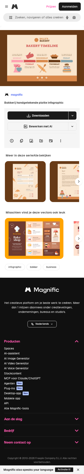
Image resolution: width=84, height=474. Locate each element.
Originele (26, 35)
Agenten (13, 383)
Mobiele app (12, 398)
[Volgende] (78, 181)
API (6, 403)
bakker (34, 267)
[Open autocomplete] (9, 17)
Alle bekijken (42, 155)
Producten (12, 341)
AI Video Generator (16, 363)
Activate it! (64, 469)
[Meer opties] (60, 141)
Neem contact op (17, 442)
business (51, 267)
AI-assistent (12, 353)
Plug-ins (13, 388)
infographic (14, 267)
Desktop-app (16, 393)
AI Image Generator (17, 358)
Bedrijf (9, 430)
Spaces (9, 348)
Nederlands (42, 324)
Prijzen (51, 6)
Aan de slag (13, 419)
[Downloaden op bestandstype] (72, 115)
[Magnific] (42, 291)
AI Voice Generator (16, 368)
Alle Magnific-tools (16, 408)
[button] (42, 324)
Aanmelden (69, 6)
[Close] (78, 469)
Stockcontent (12, 373)
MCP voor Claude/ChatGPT (22, 378)
